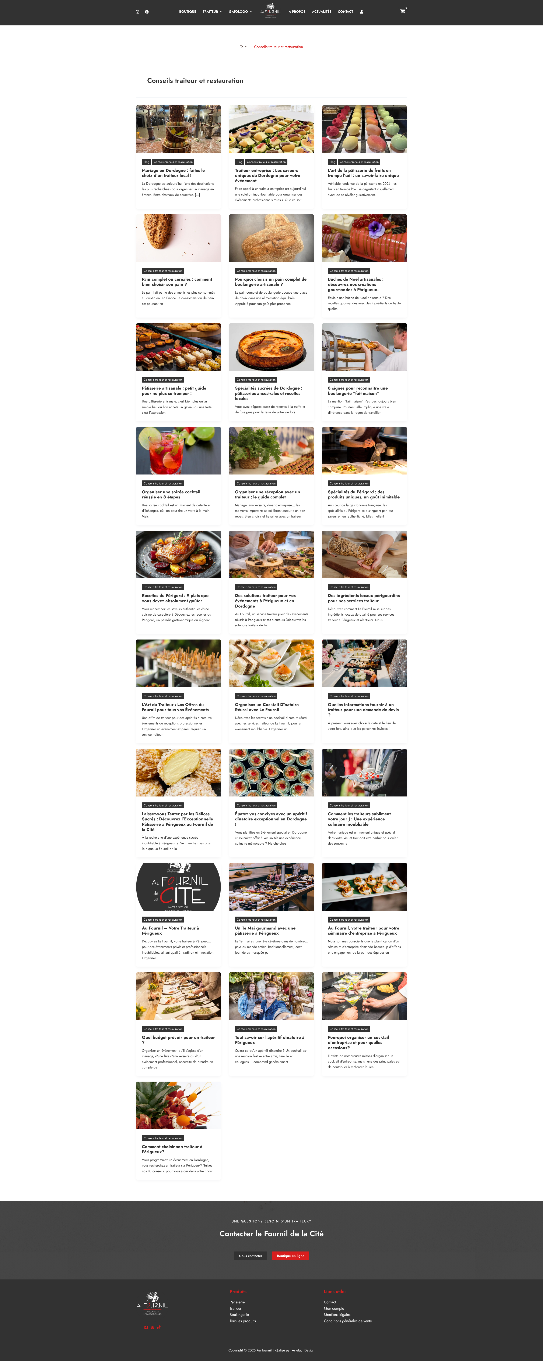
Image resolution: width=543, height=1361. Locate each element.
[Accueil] (270, 11)
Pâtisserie (237, 1302)
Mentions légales (337, 1314)
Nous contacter (250, 1255)
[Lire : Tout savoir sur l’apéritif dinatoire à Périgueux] (271, 996)
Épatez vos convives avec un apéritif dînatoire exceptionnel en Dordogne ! (271, 819)
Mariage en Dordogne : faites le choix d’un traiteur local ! (173, 173)
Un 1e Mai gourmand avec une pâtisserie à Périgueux (265, 930)
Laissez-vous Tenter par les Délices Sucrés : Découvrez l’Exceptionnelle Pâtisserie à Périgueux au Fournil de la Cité (177, 822)
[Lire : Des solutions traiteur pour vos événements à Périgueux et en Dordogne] (271, 554)
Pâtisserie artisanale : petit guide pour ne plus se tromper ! (174, 391)
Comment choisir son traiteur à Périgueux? (172, 1149)
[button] (220, 11)
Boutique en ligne (290, 1255)
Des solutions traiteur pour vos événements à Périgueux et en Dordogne (265, 600)
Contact (330, 1302)
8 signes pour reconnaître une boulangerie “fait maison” (358, 391)
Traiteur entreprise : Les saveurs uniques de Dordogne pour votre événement (267, 175)
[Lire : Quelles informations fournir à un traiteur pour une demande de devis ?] (364, 663)
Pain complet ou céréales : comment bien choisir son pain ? (177, 282)
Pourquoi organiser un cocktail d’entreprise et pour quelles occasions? (358, 1042)
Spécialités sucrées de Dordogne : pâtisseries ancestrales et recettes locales (268, 393)
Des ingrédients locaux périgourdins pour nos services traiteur (364, 598)
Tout (243, 47)
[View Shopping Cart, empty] (402, 11)
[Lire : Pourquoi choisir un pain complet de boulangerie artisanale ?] (271, 237)
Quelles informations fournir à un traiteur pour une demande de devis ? (363, 710)
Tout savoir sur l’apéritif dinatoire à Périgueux (269, 1040)
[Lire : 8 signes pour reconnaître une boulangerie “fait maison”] (364, 346)
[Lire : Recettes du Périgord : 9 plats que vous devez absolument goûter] (178, 554)
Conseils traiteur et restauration (278, 47)
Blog (146, 162)
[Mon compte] (362, 11)
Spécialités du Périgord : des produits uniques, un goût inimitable (364, 494)
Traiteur (235, 1308)
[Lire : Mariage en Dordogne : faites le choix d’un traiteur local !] (178, 129)
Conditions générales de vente (348, 1321)
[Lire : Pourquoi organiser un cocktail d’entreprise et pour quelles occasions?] (364, 996)
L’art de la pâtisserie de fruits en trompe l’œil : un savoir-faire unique (364, 173)
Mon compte (334, 1308)
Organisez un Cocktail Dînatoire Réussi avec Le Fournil (267, 707)
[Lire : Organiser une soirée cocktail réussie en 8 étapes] (178, 450)
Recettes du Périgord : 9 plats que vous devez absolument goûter (175, 598)
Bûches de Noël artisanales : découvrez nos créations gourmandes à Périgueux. (355, 284)
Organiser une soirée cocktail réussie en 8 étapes (171, 494)
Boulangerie (239, 1314)
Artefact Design (303, 1350)
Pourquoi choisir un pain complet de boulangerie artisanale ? (270, 282)
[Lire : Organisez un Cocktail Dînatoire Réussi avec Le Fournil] (271, 663)
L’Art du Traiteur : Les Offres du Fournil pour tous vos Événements (175, 707)
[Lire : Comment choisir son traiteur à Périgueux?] (178, 1105)
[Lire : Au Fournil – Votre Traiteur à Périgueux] (178, 886)
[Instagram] (138, 12)
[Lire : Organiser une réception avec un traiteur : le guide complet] (271, 450)
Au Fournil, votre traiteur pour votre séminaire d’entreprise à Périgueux (363, 930)
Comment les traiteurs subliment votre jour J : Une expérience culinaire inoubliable (359, 819)
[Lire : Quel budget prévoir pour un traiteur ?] (178, 996)
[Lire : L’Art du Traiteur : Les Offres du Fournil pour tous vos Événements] (178, 663)
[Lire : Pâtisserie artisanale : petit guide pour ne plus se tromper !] (178, 346)
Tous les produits (243, 1321)
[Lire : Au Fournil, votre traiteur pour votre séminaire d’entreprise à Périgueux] (364, 886)
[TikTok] (159, 1327)
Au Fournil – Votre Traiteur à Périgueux (170, 930)
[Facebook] (147, 12)
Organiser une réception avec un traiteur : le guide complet (267, 494)
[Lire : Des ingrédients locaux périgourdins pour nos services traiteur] (364, 554)
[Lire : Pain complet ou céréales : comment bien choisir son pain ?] (178, 237)
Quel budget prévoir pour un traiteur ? (178, 1040)
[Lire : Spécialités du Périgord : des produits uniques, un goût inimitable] (364, 450)
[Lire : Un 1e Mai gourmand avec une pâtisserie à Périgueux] (271, 886)
